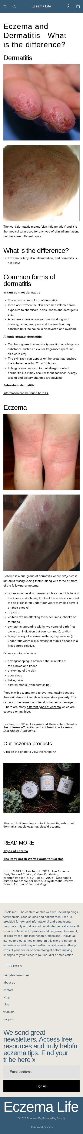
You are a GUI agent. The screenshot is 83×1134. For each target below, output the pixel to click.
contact (8, 989)
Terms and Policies (42, 1127)
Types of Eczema (15, 851)
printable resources (16, 975)
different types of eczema (44, 707)
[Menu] (5, 6)
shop (6, 997)
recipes (8, 1019)
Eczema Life (34, 1118)
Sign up (41, 1085)
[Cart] (78, 6)
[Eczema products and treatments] (41, 788)
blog (27, 711)
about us (9, 982)
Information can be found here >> (26, 393)
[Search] (14, 6)
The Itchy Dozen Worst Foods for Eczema (33, 858)
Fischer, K (10, 724)
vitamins (8, 1012)
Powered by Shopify (54, 1118)
